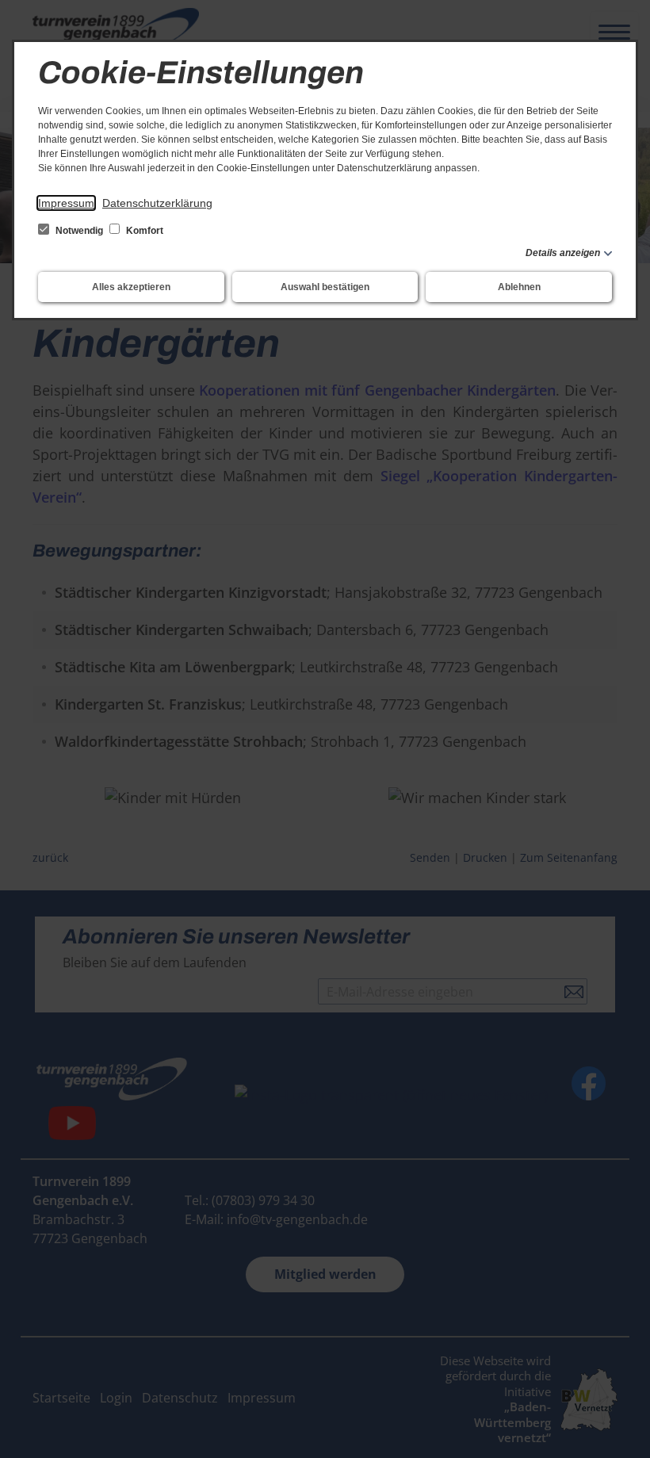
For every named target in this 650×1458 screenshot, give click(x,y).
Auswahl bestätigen (325, 287)
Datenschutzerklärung (157, 203)
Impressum (66, 203)
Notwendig (79, 230)
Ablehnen (519, 287)
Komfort (143, 230)
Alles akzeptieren (131, 287)
